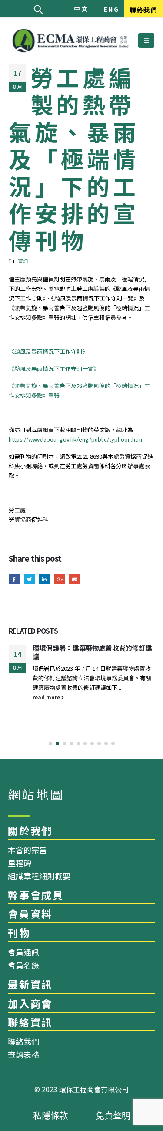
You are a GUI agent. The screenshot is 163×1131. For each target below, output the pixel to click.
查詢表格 (23, 1054)
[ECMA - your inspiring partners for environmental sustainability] (71, 41)
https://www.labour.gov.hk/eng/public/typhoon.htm (75, 439)
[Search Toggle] (38, 8)
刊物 (19, 932)
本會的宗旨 (27, 849)
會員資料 (30, 913)
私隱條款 (50, 1115)
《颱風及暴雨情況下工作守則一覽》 (54, 369)
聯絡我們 (143, 9)
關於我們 (30, 830)
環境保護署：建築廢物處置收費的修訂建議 (92, 652)
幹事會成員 (36, 895)
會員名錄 (23, 965)
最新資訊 (30, 984)
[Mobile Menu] (146, 40)
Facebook (14, 579)
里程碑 (19, 862)
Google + (59, 579)
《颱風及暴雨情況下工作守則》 (48, 351)
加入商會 (30, 1003)
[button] (50, 743)
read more (47, 697)
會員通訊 (23, 952)
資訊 (23, 260)
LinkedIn (44, 579)
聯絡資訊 (30, 1022)
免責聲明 (113, 1115)
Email (74, 579)
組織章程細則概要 (39, 875)
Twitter (29, 579)
